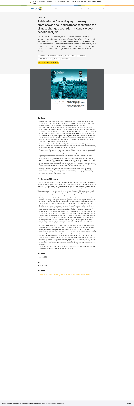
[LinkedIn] (53, 62)
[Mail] (57, 62)
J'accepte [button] (128, 403)
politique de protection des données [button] (54, 403)
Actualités (66, 9)
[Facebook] (55, 62)
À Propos (89, 9)
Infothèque (58, 9)
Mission (83, 9)
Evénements (75, 9)
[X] (51, 62)
